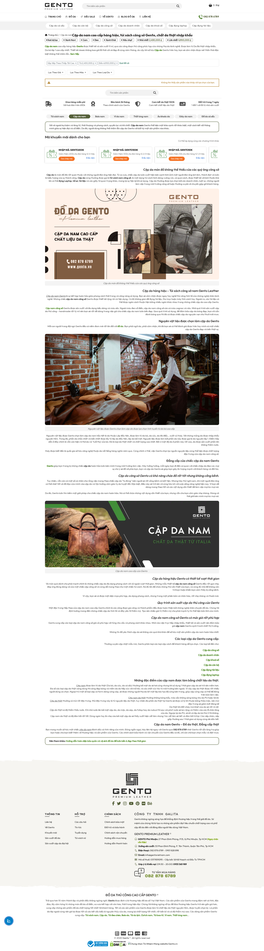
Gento (126, 938)
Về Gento (108, 16)
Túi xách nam (57, 116)
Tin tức (78, 827)
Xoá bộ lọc (53, 40)
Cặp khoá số (212, 660)
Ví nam (168, 915)
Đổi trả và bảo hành (115, 827)
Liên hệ (146, 16)
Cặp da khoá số (154, 25)
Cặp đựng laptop (178, 25)
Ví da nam (119, 116)
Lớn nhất (180, 40)
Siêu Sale (89, 16)
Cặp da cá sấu (56, 25)
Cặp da (103, 915)
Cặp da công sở (104, 25)
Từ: (86, 63)
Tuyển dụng (80, 832)
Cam (85, 40)
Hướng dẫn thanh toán (116, 843)
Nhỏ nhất (150, 40)
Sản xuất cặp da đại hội (56, 843)
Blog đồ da (128, 16)
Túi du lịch (135, 915)
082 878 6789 (156, 850)
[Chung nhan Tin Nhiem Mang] (153, 943)
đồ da (120, 326)
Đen (97, 40)
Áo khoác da (164, 116)
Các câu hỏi (80, 822)
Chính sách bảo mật (114, 822)
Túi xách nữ (80, 838)
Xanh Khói (111, 40)
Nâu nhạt (127, 40)
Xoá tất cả (124, 63)
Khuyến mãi (51, 832)
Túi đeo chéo (114, 915)
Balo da (125, 915)
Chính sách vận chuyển (116, 832)
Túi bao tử (158, 915)
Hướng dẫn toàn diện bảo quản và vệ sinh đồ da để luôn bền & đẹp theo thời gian (106, 741)
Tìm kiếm (178, 6)
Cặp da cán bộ (80, 25)
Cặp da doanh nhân (129, 25)
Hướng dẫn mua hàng (115, 838)
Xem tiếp (74, 54)
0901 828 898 (172, 850)
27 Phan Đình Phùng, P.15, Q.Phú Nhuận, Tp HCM (178, 841)
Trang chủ (54, 16)
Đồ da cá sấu (208, 116)
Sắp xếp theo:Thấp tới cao (61, 63)
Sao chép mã (66, 158)
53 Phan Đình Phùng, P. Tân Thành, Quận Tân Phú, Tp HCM (175, 846)
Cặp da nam (79, 116)
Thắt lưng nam (141, 116)
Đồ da (72, 16)
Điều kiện (90, 158)
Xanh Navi (70, 40)
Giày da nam (185, 116)
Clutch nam (146, 915)
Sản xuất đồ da (52, 838)
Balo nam (100, 116)
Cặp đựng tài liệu (201, 25)
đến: (107, 63)
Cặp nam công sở (54, 308)
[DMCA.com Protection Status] (118, 943)
